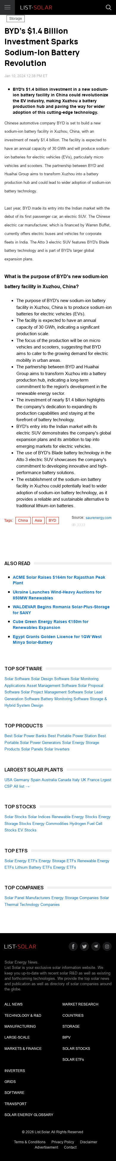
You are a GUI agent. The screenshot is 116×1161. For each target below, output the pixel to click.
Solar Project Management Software (52, 692)
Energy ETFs (64, 867)
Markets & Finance (23, 1049)
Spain (35, 780)
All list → (21, 786)
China (23, 520)
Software (14, 1093)
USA (8, 780)
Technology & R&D (22, 1016)
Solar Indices (39, 817)
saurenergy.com (99, 518)
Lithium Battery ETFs (33, 867)
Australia (49, 780)
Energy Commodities (50, 823)
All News (13, 1004)
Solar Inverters (57, 749)
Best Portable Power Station (72, 736)
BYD (52, 520)
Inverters (14, 1071)
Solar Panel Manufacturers (27, 898)
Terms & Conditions (30, 1142)
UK (83, 780)
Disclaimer (88, 1142)
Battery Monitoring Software (65, 699)
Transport (15, 1104)
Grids (10, 1082)
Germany (21, 780)
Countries (73, 1016)
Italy (76, 780)
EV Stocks (27, 830)
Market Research (80, 1004)
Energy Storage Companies (75, 898)
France (93, 780)
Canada (64, 780)
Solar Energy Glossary (28, 1115)
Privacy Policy (62, 1142)
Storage (15, 19)
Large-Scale (17, 1037)
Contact (70, 1147)
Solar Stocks (15, 817)
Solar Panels (32, 749)
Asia (38, 520)
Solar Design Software (50, 679)
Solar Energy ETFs (20, 861)
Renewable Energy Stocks (74, 817)
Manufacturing (20, 1026)
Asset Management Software (52, 685)
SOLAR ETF (73, 1060)
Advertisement (46, 1147)
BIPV (66, 1037)
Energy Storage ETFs (57, 861)
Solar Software (17, 679)
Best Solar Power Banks (25, 736)
